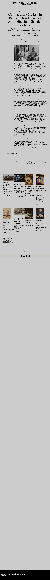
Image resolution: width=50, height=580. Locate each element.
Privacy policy (3, 575)
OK (48, 573)
